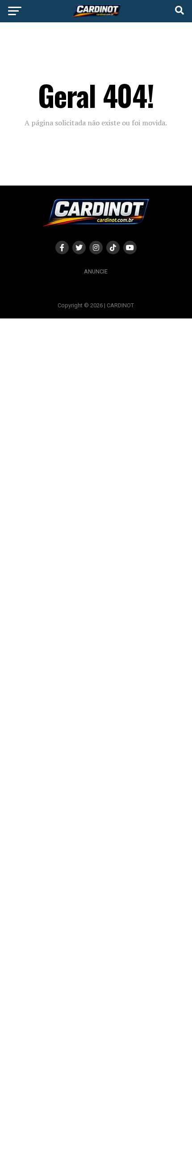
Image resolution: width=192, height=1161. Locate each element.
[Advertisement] (96, 739)
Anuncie (96, 271)
